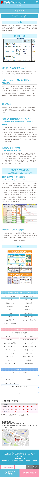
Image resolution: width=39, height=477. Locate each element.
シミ (19, 333)
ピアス (10, 360)
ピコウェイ (20, 376)
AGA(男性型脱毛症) (10, 343)
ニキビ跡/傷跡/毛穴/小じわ (28, 339)
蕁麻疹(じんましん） (29, 296)
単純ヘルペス (29, 310)
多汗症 (10, 316)
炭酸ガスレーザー (10, 379)
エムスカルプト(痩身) (29, 356)
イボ (10, 310)
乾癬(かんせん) (10, 303)
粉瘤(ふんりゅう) (29, 313)
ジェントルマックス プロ (20, 373)
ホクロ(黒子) (29, 336)
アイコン (28, 379)
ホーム (11, 5)
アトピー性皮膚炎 (10, 296)
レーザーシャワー (10, 353)
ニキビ (10, 299)
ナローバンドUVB (10, 383)
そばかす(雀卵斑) (10, 336)
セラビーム (19, 386)
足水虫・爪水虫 (28, 299)
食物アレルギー (28, 316)
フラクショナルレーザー (29, 353)
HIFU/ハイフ (10, 356)
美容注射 (28, 360)
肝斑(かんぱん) (10, 339)
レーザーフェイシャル (10, 350)
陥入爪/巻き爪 (10, 320)
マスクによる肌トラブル (29, 320)
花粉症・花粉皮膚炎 (10, 323)
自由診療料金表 (28, 363)
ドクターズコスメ (10, 363)
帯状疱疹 (10, 313)
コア (19, 393)
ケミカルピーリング (10, 346)
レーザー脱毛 (29, 343)
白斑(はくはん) (29, 306)
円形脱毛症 (10, 306)
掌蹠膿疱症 (29, 303)
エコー (20, 390)
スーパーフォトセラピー (29, 346)
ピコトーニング (28, 350)
